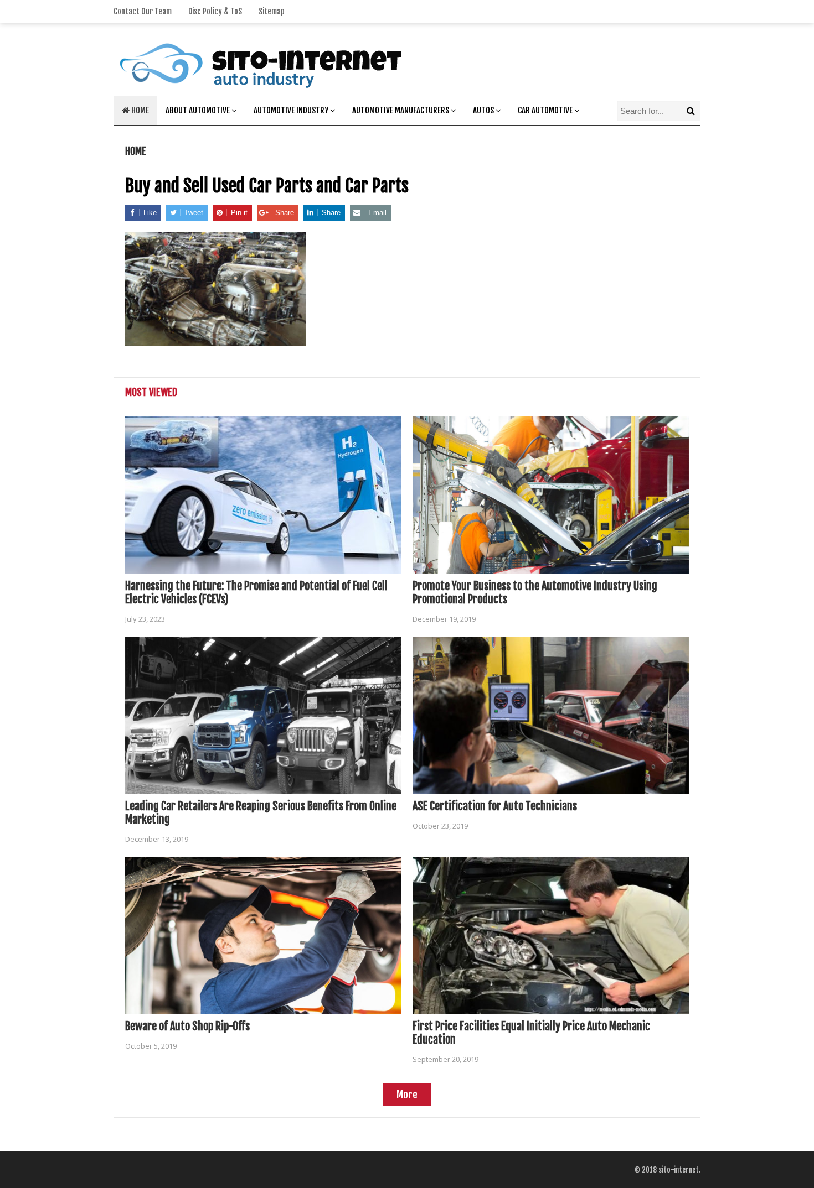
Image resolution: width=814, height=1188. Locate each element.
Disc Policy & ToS (215, 11)
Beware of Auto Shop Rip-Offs (187, 1026)
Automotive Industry (291, 110)
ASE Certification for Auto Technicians (495, 806)
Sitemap (272, 11)
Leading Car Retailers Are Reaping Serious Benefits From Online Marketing (260, 812)
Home (139, 110)
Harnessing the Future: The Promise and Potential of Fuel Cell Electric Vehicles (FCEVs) (256, 592)
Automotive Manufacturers (400, 110)
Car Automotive (545, 110)
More (407, 1094)
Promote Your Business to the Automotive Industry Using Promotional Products (535, 592)
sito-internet (678, 1169)
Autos (483, 110)
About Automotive (198, 110)
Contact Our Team (143, 11)
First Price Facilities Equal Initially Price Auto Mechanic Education (531, 1032)
